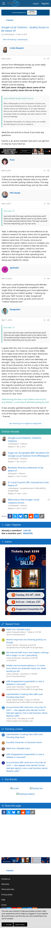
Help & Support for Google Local (19, 721)
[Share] (44, 58)
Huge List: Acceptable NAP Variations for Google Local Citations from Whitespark (29, 454)
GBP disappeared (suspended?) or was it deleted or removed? (25, 682)
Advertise (5, 884)
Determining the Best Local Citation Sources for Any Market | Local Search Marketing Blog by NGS (25, 400)
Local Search (11, 660)
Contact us (5, 879)
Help (3, 899)
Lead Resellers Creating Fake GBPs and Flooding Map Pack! (24, 695)
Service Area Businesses (15, 634)
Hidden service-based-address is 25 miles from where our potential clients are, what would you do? (26, 668)
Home (3, 905)
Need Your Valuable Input (18, 629)
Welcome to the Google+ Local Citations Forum (23, 501)
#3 (48, 203)
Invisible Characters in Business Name (24, 742)
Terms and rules (7, 889)
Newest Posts (12, 624)
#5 (48, 320)
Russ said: (8, 211)
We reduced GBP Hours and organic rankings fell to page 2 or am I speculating (27, 654)
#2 (48, 170)
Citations (23, 443)
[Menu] (4, 3)
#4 (48, 278)
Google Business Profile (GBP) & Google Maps (24, 647)
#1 (48, 58)
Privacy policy (6, 894)
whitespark (12, 473)
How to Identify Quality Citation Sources (19, 98)
